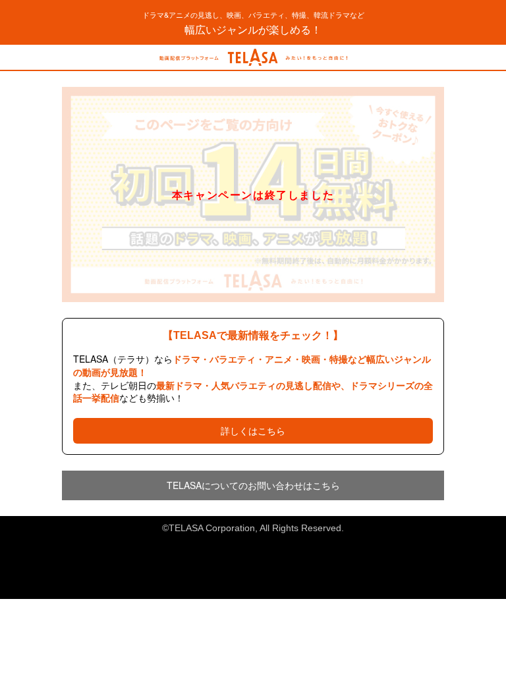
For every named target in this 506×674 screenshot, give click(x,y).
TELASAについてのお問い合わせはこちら (253, 485)
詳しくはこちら (253, 430)
